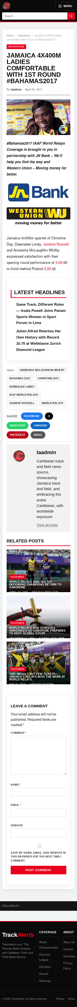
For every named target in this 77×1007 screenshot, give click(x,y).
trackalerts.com (45, 591)
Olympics (45, 967)
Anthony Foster (42, 684)
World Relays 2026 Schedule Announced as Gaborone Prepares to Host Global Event (37, 630)
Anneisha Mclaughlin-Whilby (42, 370)
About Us (69, 942)
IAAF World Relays (23, 394)
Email (38, 434)
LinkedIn (40, 425)
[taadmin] (22, 456)
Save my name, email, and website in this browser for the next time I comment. (38, 856)
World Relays (52, 403)
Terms (71, 998)
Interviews (24, 35)
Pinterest (17, 434)
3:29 (58, 262)
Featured (17, 577)
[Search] (71, 16)
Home (10, 35)
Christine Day (48, 378)
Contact (68, 949)
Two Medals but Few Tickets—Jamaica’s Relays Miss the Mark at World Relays (37, 676)
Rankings (45, 981)
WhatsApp (17, 425)
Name (16, 784)
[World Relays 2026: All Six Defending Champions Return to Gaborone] (38, 570)
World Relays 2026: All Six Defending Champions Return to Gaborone (35, 584)
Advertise (69, 956)
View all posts (47, 525)
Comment (19, 733)
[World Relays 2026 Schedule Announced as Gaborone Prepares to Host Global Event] (38, 617)
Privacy (60, 998)
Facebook (32, 416)
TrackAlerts (17, 998)
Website (17, 825)
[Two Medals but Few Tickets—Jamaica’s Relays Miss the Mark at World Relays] (38, 663)
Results (44, 974)
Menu (68, 6)
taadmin (16, 89)
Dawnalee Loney (22, 386)
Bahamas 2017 (20, 378)
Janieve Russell (56, 244)
